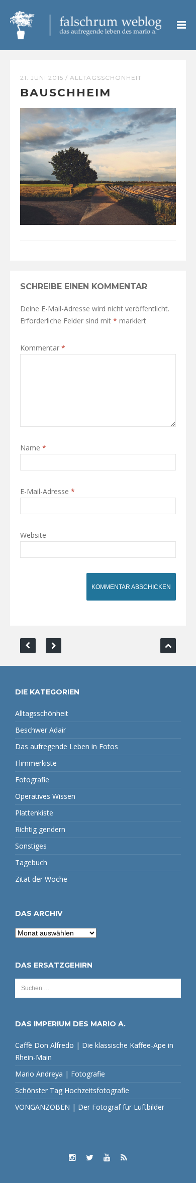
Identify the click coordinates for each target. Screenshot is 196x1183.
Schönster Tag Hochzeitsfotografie (72, 1090)
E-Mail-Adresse (47, 491)
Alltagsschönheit (106, 77)
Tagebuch (31, 862)
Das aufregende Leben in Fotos (66, 746)
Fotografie (32, 779)
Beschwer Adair (40, 730)
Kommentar (42, 347)
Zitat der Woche (41, 879)
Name (33, 447)
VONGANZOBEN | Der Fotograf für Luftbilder (89, 1107)
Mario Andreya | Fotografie (60, 1074)
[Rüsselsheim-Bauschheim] (98, 165)
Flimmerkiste (36, 763)
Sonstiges (31, 846)
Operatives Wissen (45, 796)
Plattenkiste (34, 812)
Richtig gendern (40, 829)
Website (33, 535)
